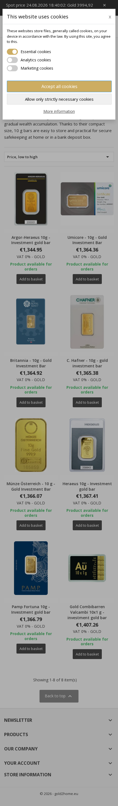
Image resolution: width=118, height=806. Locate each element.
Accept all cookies (59, 86)
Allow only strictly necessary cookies (59, 99)
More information (59, 111)
